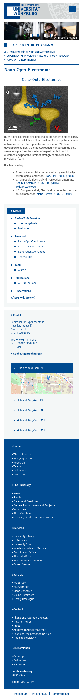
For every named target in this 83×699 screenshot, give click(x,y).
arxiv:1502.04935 (26, 186)
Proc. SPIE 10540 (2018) (59, 176)
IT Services (20, 540)
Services (18, 528)
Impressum (20, 693)
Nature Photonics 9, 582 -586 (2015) (37, 183)
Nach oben (19, 664)
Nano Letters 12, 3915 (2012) (54, 193)
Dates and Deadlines (26, 501)
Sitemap (18, 656)
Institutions (20, 470)
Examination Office (24, 552)
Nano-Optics (47, 56)
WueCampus (21, 586)
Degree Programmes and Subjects (34, 505)
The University (22, 454)
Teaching (18, 466)
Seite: (15, 681)
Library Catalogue (23, 599)
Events (17, 497)
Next (71, 31)
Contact (18, 609)
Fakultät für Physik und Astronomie (32, 52)
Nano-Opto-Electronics (22, 59)
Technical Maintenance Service (32, 633)
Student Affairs (22, 556)
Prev (11, 31)
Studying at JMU (23, 458)
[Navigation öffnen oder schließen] (72, 9)
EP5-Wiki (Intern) (24, 297)
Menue (17, 211)
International (20, 474)
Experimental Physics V (31, 45)
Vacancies (19, 509)
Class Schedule (22, 590)
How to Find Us (22, 621)
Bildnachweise (22, 660)
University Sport (22, 544)
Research (64, 56)
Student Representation (27, 560)
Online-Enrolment (23, 595)
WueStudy (19, 582)
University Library (23, 536)
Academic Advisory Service (29, 548)
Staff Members (22, 513)
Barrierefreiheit (61, 693)
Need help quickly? (24, 637)
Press (16, 625)
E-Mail (17, 346)
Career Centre (21, 564)
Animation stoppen (65, 37)
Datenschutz (39, 693)
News (16, 493)
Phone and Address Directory (30, 617)
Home (17, 446)
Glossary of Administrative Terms (33, 517)
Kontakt (17, 315)
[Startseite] (5, 52)
